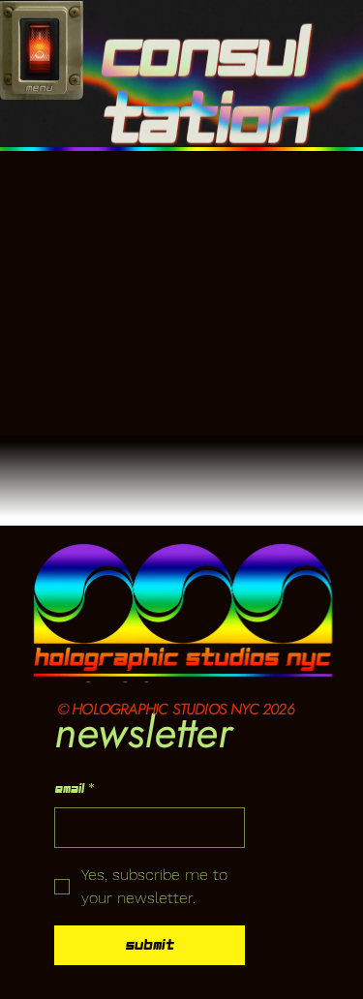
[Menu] (39, 51)
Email (74, 789)
